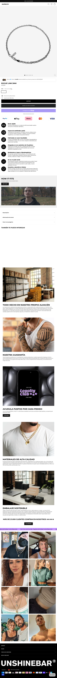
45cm (3, 91)
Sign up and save (5, 655)
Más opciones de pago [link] (28, 113)
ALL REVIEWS (28, 523)
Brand (2, 648)
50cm (9, 91)
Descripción (6, 212)
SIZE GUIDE (5, 183)
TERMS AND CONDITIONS (6, 652)
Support (3, 645)
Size (5, 88)
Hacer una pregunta (8, 222)
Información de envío (8, 217)
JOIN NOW (6, 415)
